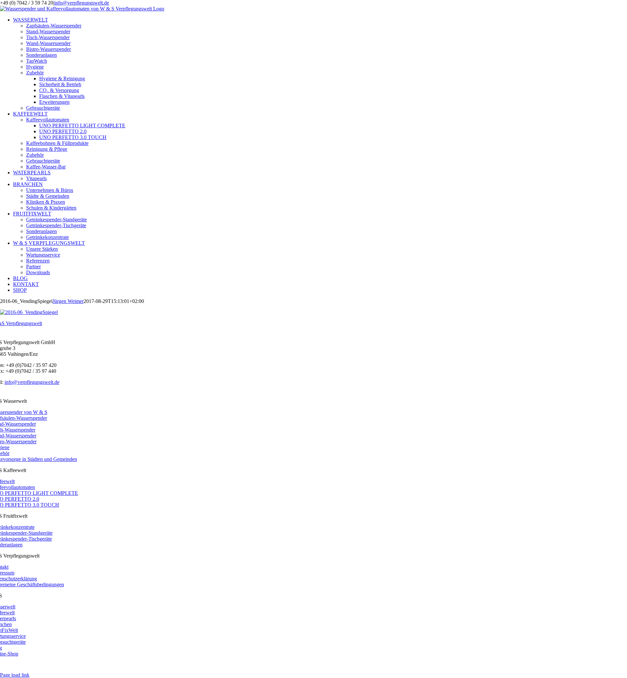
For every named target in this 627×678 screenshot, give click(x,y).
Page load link (14, 675)
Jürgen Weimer (68, 301)
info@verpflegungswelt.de (81, 3)
